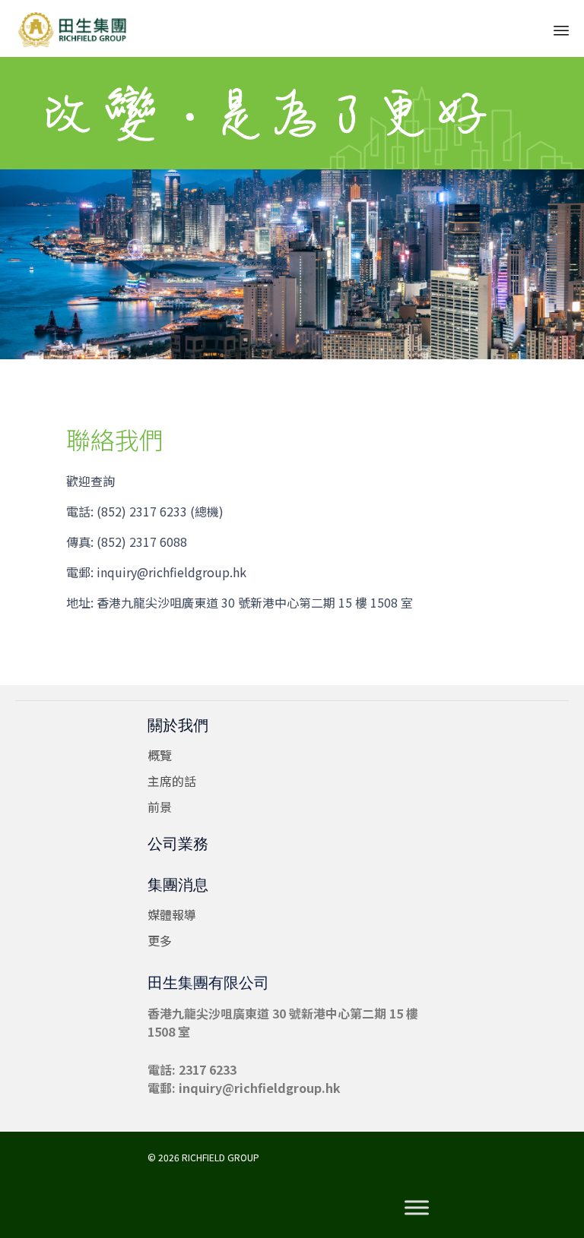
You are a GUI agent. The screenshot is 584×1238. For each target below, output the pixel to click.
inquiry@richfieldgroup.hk (260, 1088)
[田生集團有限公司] (72, 28)
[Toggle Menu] (417, 1208)
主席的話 (172, 781)
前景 (160, 806)
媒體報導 (172, 914)
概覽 (160, 755)
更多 (160, 940)
